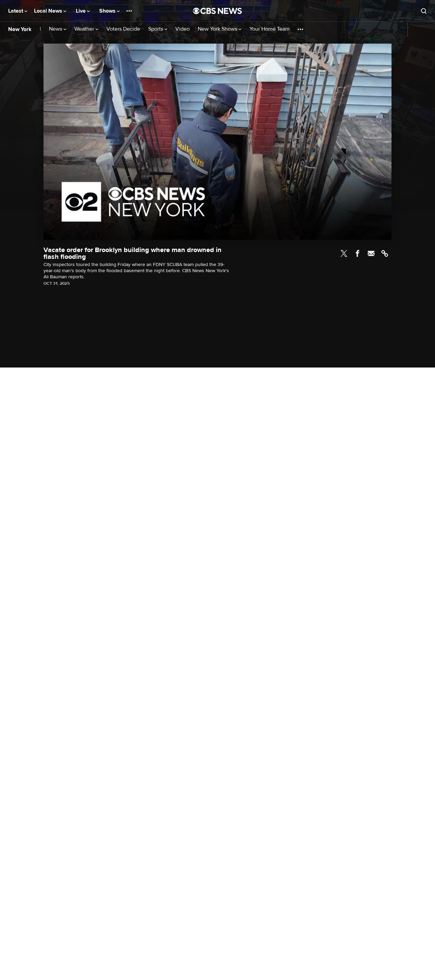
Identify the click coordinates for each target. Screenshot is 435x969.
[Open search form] (424, 11)
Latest (16, 11)
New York (20, 29)
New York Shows (218, 29)
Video (182, 29)
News (56, 29)
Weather (84, 29)
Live (81, 10)
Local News (49, 11)
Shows (108, 11)
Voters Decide (123, 29)
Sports (156, 29)
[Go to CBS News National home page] (217, 10)
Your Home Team (269, 29)
